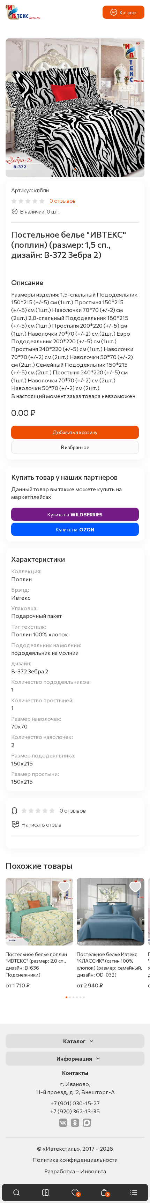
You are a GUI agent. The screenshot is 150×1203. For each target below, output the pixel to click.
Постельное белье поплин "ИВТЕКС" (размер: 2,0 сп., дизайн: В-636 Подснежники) (36, 964)
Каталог (128, 12)
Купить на (75, 514)
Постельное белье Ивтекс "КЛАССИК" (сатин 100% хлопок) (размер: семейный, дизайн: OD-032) (109, 964)
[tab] (75, 169)
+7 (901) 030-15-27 (75, 1103)
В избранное (75, 447)
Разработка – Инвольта (75, 1171)
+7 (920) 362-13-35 (75, 1111)
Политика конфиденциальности (75, 1159)
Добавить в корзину (75, 432)
